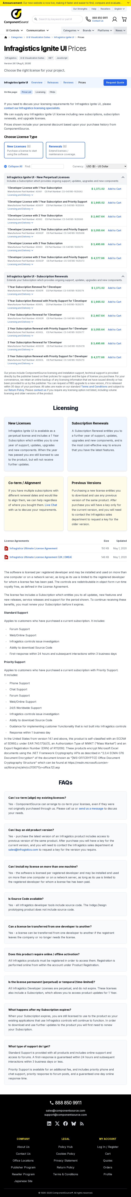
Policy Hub (65, 1147)
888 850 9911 (68, 1102)
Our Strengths (80, 9)
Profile (108, 1174)
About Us (23, 1147)
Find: (27, 166)
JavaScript (62, 58)
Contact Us (23, 1153)
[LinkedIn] (49, 1123)
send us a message (91, 808)
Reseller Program (23, 1174)
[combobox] (57, 19)
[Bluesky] (73, 1123)
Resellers (105, 9)
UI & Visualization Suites (38, 37)
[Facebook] (65, 1123)
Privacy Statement (65, 1160)
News (119, 30)
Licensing (40, 92)
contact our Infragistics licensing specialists (32, 108)
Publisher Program (23, 1167)
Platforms (103, 30)
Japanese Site (23, 1181)
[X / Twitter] (57, 1123)
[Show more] (128, 2)
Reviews (68, 82)
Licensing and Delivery (19, 195)
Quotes (107, 1160)
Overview (36, 82)
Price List (26, 92)
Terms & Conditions (65, 1174)
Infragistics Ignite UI (64, 37)
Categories (69, 30)
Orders (107, 1167)
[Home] (5, 37)
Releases (53, 82)
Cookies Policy (65, 1153)
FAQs (52, 92)
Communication (35, 30)
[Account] (114, 19)
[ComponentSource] (16, 16)
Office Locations (23, 1160)
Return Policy (16, 389)
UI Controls (12, 30)
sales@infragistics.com (23, 849)
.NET (50, 58)
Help (94, 9)
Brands (87, 30)
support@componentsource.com (65, 1114)
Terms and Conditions (94, 386)
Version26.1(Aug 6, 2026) (17, 63)
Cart (108, 1153)
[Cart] (124, 19)
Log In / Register (108, 1147)
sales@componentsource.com (65, 1110)
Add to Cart (114, 188)
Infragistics (11, 58)
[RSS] (82, 1123)
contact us (40, 389)
